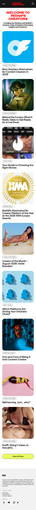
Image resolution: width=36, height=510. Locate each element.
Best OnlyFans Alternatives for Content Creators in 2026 (17, 72)
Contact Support (7, 496)
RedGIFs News (8, 206)
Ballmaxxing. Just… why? (16, 402)
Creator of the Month (10, 257)
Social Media (6, 494)
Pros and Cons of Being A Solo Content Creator (16, 358)
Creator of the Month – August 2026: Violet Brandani (15, 263)
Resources (5, 493)
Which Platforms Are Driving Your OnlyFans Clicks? (14, 311)
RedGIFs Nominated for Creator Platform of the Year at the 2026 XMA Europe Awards (18, 214)
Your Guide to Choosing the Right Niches (17, 166)
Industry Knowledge (9, 65)
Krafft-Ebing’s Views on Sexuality (15, 446)
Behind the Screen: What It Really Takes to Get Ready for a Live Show (17, 120)
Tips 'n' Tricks (7, 161)
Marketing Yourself (9, 353)
